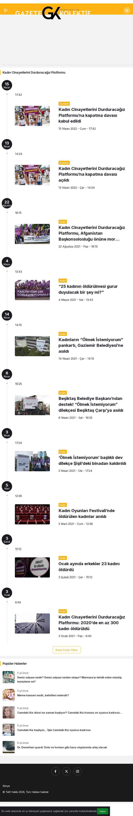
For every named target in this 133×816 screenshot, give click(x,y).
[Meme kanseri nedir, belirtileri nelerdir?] (66, 695)
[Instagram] (77, 771)
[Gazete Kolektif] (52, 13)
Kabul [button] (102, 811)
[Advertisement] (66, 40)
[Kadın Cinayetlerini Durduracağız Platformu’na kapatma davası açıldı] (66, 165)
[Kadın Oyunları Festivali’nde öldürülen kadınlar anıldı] (66, 505)
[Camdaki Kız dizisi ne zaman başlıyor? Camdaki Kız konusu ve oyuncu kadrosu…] (66, 712)
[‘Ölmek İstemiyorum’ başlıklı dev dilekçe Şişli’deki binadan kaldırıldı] (66, 452)
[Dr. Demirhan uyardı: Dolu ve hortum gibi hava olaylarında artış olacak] (66, 747)
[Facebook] (55, 771)
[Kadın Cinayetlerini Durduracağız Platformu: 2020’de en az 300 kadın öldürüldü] (66, 614)
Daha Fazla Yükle (67, 650)
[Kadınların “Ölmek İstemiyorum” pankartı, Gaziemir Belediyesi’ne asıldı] (66, 337)
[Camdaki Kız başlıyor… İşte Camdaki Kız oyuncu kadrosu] (66, 729)
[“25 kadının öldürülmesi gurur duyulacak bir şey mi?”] (66, 280)
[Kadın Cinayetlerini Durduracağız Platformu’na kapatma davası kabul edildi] (66, 106)
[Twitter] (66, 771)
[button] (126, 10)
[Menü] (6, 10)
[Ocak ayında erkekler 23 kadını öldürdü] (66, 558)
